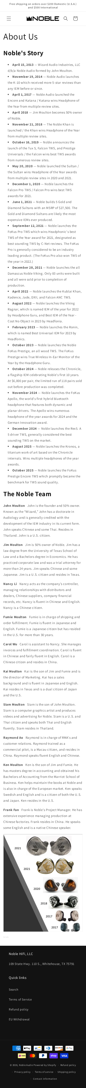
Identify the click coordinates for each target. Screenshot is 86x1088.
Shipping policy (67, 1071)
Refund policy (18, 1009)
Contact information (45, 1078)
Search (14, 989)
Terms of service (44, 1071)
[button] (9, 18)
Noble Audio (26, 1065)
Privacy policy (22, 1071)
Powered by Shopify (45, 1065)
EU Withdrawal (19, 1019)
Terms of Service (20, 999)
